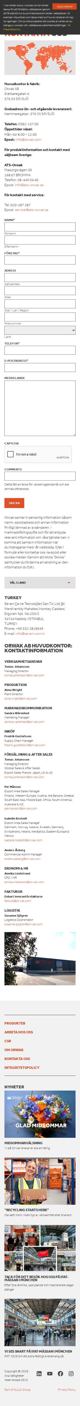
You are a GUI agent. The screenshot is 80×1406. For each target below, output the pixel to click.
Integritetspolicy (22, 1067)
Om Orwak (14, 1050)
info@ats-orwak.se (29, 185)
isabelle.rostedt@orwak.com (23, 840)
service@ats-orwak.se (31, 210)
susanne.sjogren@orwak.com (23, 924)
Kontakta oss (17, 1058)
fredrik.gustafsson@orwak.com (24, 745)
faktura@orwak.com (17, 901)
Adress (10, 270)
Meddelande (14, 378)
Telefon (12, 343)
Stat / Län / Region (16, 310)
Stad (7, 297)
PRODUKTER (14, 1023)
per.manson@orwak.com (20, 808)
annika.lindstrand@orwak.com (24, 882)
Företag (12, 253)
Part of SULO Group (17, 1390)
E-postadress (16, 361)
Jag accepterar (64, 6)
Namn (9, 220)
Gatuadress (12, 284)
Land (7, 337)
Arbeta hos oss (18, 1032)
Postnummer (12, 323)
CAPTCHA (11, 443)
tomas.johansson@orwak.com (24, 675)
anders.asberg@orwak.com (22, 859)
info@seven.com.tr (30, 634)
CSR (7, 1041)
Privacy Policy (67, 1390)
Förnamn (10, 233)
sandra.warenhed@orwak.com (24, 722)
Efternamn (11, 246)
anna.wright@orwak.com (20, 698)
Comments (13, 469)
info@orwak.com (28, 139)
